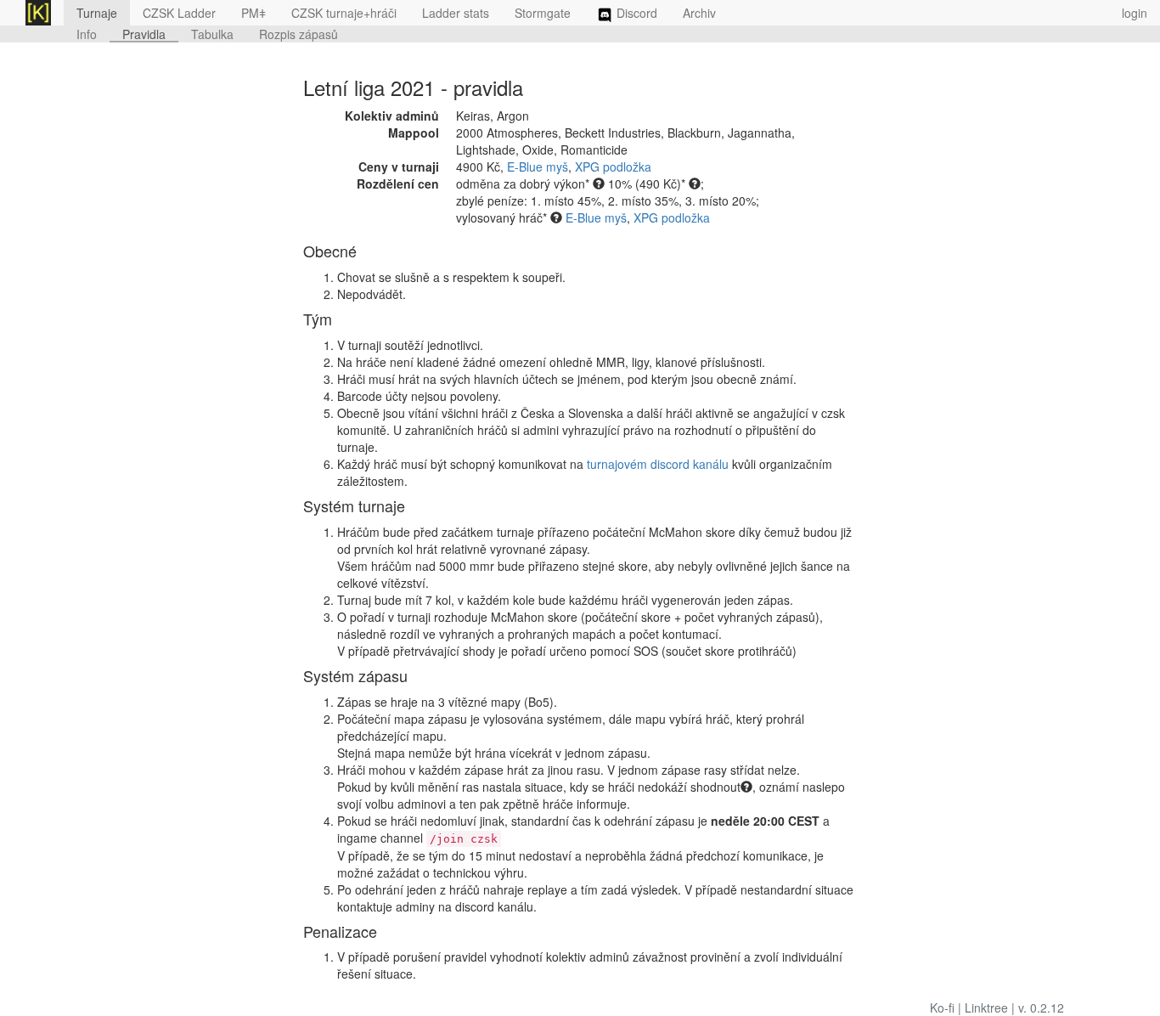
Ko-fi (942, 1007)
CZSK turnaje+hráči (344, 12)
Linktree (986, 1007)
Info (86, 33)
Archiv (699, 12)
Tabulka (212, 33)
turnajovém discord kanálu (658, 463)
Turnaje (96, 12)
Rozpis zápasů (298, 33)
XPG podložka (613, 166)
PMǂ (253, 12)
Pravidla (144, 33)
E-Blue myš (537, 166)
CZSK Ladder (179, 12)
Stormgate (543, 12)
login (1134, 12)
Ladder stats (455, 12)
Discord (635, 12)
